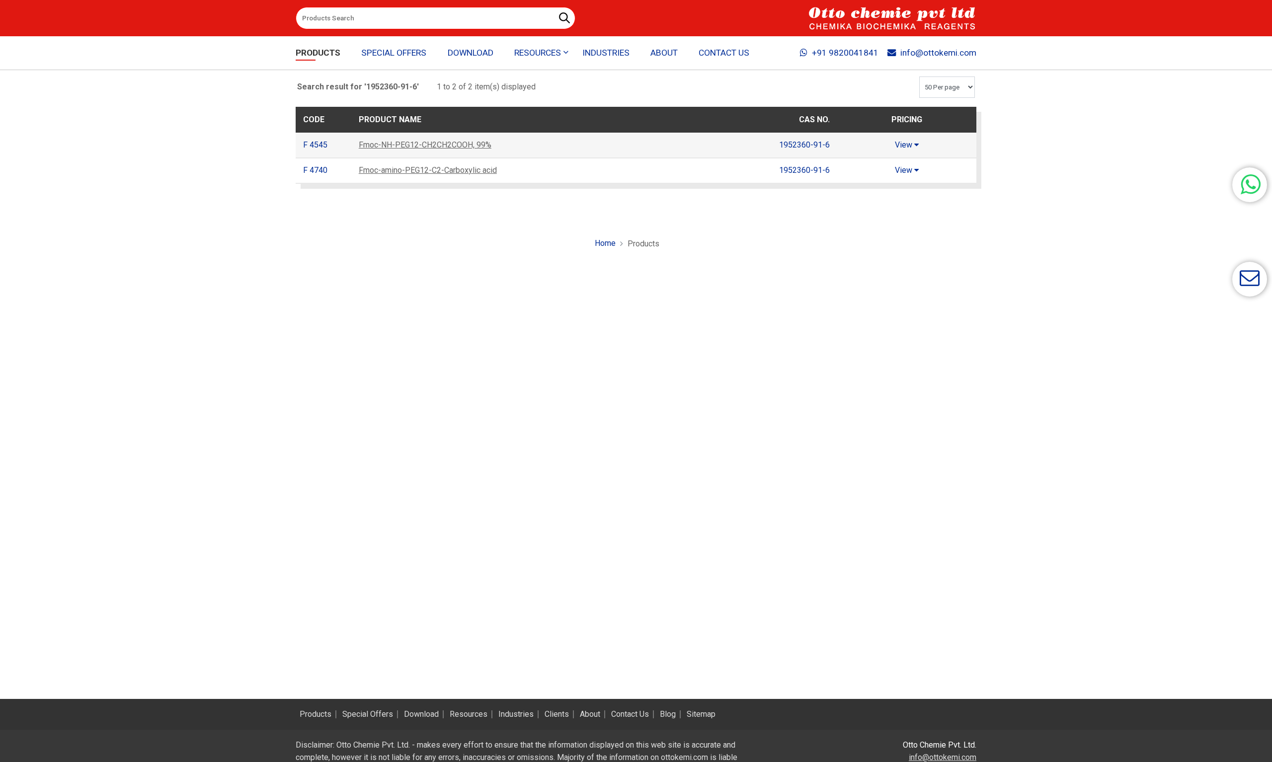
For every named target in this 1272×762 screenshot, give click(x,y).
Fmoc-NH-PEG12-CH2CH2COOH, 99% (425, 145)
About (664, 53)
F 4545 (315, 145)
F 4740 (315, 170)
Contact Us (724, 53)
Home (605, 243)
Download (470, 53)
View (904, 145)
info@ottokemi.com (938, 53)
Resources (468, 714)
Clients (557, 714)
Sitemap (701, 714)
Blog (668, 714)
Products (318, 53)
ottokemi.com (684, 757)
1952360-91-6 (804, 145)
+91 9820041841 (845, 53)
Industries (606, 53)
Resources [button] (537, 53)
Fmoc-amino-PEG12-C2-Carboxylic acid (428, 170)
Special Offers (393, 53)
